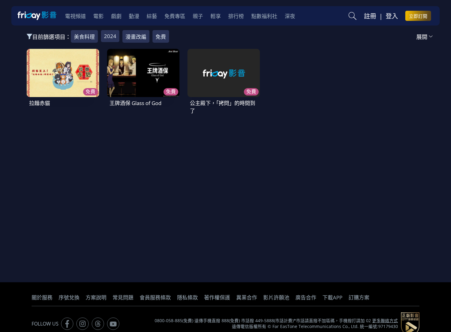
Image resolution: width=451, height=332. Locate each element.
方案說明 (96, 297)
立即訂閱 (418, 16)
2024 (110, 36)
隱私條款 (187, 297)
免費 (161, 36)
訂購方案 (359, 297)
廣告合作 (305, 297)
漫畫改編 (135, 36)
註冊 (370, 16)
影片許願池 (276, 297)
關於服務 (42, 297)
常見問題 (123, 297)
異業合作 (246, 297)
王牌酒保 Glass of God (135, 103)
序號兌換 (69, 297)
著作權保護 (217, 297)
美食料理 (84, 36)
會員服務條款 (155, 297)
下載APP (332, 297)
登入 (392, 16)
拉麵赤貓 (39, 103)
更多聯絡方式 (385, 320)
